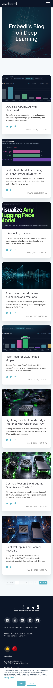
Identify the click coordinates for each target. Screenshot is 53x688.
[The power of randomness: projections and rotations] (26, 275)
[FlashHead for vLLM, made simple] (26, 338)
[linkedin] (7, 620)
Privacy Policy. (9, 678)
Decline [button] (31, 683)
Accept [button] (21, 683)
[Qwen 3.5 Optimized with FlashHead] (26, 88)
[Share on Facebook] (15, 126)
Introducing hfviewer (19, 233)
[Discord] (37, 620)
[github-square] (30, 620)
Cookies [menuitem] (29, 633)
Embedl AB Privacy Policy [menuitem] (14, 633)
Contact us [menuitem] (23, 636)
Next (42, 583)
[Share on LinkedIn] (11, 126)
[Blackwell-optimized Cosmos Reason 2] (26, 529)
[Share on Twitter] (7, 126)
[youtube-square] (22, 620)
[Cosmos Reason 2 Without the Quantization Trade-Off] (26, 465)
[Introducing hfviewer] (26, 215)
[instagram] (15, 620)
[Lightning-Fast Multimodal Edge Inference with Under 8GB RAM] (26, 402)
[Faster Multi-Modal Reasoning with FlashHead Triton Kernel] (26, 152)
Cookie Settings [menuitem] (10, 636)
